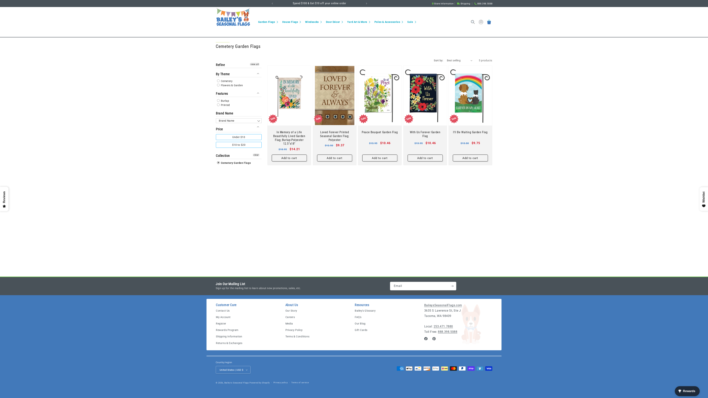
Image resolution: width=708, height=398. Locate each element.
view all (255, 64)
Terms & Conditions (297, 336)
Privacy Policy (294, 330)
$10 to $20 (239, 144)
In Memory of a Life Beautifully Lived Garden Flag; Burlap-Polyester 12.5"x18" (289, 137)
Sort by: (438, 60)
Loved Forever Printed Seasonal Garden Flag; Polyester (334, 136)
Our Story (291, 310)
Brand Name (224, 113)
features (222, 93)
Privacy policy (280, 382)
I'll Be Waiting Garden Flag (470, 132)
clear (256, 155)
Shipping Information (229, 336)
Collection (223, 156)
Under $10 (238, 137)
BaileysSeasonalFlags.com (443, 305)
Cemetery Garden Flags (235, 162)
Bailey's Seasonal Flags (236, 383)
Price (219, 129)
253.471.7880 (443, 326)
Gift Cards (361, 330)
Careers (290, 317)
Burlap (224, 100)
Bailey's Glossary (365, 310)
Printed (225, 105)
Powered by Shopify (259, 383)
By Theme (223, 74)
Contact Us (223, 310)
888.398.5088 (447, 332)
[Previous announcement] (272, 3)
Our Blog (360, 323)
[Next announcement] (366, 3)
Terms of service (300, 382)
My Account (223, 317)
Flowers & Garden (231, 85)
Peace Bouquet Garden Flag (380, 132)
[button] (268, 22)
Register (221, 323)
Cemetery (226, 81)
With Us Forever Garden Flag (425, 134)
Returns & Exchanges (229, 343)
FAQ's (358, 317)
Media (289, 323)
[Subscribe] (452, 286)
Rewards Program (227, 330)
